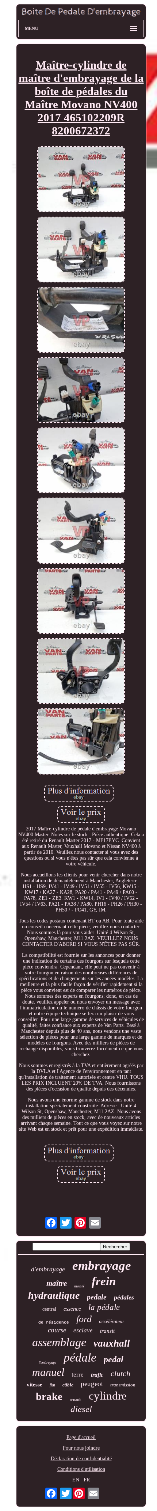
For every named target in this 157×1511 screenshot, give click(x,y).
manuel (48, 1372)
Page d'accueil (81, 1437)
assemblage (59, 1342)
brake (49, 1396)
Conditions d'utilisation (81, 1469)
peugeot (92, 1384)
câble (67, 1385)
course (57, 1330)
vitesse (34, 1385)
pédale (80, 1357)
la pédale (104, 1307)
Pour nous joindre (81, 1448)
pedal (113, 1359)
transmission (122, 1385)
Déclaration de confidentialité (81, 1458)
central (49, 1309)
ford (84, 1319)
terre (78, 1374)
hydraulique (54, 1295)
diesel (81, 1409)
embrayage (101, 1266)
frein (104, 1281)
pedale (97, 1297)
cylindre (108, 1395)
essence (72, 1309)
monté (79, 1286)
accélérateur (111, 1321)
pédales (124, 1297)
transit (107, 1331)
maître (56, 1283)
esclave (83, 1330)
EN (75, 1480)
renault (75, 1399)
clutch (120, 1373)
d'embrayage (48, 1269)
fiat (52, 1385)
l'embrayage (47, 1362)
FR (87, 1480)
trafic (97, 1375)
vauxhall (111, 1343)
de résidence (53, 1322)
